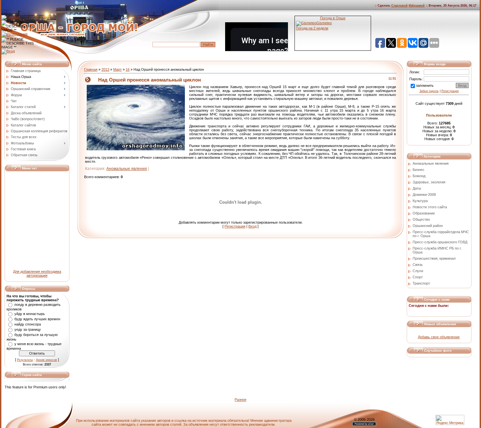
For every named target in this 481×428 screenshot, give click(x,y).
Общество (421, 219)
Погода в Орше (333, 18)
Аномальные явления (126, 168)
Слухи (418, 271)
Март (117, 69)
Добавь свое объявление (439, 337)
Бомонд (419, 176)
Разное (240, 399)
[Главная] (10, 17)
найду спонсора (27, 324)
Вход (252, 226)
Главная (91, 69)
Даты (417, 188)
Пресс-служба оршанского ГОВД (440, 242)
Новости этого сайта (430, 207)
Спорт (418, 277)
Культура (420, 201)
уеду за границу (27, 329)
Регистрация (234, 226)
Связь (418, 265)
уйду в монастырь (29, 314)
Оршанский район (428, 226)
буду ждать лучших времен (37, 319)
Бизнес (418, 170)
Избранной (417, 5)
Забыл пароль (429, 91)
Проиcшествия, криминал (434, 258)
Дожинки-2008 (424, 194)
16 (128, 69)
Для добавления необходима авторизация (37, 273)
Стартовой (399, 5)
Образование (424, 213)
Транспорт (421, 283)
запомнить (425, 85)
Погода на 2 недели (312, 28)
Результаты (25, 360)
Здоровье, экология (429, 182)
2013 (105, 69)
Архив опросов (46, 360)
